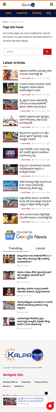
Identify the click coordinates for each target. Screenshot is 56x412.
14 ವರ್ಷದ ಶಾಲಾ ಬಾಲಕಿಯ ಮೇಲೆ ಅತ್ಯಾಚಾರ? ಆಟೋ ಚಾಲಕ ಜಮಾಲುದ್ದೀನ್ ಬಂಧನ (35, 87)
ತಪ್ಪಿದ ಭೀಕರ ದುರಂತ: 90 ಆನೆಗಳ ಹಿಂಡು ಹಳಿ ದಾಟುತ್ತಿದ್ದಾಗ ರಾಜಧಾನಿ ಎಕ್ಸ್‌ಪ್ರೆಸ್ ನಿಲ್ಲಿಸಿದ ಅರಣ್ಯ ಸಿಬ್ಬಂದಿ (35, 201)
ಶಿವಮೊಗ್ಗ (36, 13)
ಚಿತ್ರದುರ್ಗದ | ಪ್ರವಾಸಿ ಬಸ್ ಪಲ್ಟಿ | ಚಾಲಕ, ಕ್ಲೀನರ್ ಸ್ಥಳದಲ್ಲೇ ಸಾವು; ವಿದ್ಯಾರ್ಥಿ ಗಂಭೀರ (34, 136)
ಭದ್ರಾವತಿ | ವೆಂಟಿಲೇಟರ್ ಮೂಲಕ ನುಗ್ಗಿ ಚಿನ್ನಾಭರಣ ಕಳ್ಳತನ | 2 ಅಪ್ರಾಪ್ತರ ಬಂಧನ (34, 169)
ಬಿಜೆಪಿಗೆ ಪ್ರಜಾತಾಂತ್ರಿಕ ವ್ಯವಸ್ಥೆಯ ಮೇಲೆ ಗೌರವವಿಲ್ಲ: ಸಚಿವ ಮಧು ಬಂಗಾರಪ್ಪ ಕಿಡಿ (34, 120)
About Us (6, 386)
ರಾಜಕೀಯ (21, 13)
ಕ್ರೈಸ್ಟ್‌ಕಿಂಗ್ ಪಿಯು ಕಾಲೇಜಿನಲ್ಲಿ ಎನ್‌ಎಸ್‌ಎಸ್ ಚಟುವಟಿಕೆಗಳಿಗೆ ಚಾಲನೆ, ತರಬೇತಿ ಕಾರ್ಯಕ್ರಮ (33, 104)
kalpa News (26, 78)
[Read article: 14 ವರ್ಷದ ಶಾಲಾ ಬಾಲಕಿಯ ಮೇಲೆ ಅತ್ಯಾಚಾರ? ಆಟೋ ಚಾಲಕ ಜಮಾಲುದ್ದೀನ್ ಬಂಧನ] (10, 88)
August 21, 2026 (39, 127)
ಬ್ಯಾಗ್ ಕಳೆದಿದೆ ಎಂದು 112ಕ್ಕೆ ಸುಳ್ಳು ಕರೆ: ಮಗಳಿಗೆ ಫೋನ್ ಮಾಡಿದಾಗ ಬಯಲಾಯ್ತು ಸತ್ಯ (34, 152)
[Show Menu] (4, 4)
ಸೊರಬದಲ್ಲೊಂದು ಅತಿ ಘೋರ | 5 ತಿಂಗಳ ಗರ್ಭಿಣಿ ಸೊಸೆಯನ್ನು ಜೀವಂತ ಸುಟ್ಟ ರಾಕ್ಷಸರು (35, 305)
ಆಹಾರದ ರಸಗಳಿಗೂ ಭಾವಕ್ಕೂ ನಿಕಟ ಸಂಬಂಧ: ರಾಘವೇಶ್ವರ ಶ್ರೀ (35, 72)
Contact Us (18, 386)
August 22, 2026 (39, 78)
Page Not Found (16, 22)
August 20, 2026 (39, 222)
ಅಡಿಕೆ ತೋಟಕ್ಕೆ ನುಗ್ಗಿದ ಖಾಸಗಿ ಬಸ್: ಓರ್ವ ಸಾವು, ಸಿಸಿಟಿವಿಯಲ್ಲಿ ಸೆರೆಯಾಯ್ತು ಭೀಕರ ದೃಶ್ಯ (35, 185)
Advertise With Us (10, 382)
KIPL (40, 367)
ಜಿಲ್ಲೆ (48, 13)
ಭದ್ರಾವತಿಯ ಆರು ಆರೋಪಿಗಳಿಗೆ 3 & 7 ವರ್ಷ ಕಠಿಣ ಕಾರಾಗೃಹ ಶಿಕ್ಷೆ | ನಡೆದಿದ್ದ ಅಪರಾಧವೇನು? (34, 259)
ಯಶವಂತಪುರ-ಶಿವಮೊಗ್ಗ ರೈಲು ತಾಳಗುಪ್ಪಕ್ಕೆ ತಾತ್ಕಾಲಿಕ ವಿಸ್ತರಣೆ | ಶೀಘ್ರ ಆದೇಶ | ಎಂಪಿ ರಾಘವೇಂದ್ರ (33, 321)
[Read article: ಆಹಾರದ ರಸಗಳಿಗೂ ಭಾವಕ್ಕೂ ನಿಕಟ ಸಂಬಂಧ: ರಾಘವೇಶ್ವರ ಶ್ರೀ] (10, 75)
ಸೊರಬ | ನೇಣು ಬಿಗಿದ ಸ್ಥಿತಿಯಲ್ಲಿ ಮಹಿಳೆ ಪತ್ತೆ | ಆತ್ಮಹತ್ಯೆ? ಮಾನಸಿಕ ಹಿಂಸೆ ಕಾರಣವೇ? (34, 275)
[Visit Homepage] (28, 5)
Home (8, 13)
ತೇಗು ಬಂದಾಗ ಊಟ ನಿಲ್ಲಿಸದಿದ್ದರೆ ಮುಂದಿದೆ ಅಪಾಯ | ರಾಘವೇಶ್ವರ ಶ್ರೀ (35, 216)
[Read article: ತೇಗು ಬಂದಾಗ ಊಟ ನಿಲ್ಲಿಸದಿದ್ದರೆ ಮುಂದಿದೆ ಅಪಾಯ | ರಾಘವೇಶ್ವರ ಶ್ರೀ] (10, 218)
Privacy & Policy (41, 382)
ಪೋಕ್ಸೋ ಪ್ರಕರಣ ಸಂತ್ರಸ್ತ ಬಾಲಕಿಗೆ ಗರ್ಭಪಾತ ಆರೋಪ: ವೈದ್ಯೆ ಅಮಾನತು (33, 290)
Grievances (26, 382)
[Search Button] (51, 4)
